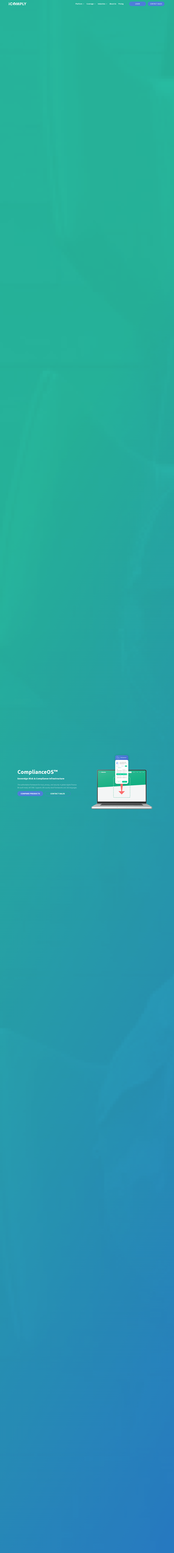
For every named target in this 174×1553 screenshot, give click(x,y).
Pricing (121, 4)
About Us (113, 4)
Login (137, 4)
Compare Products (30, 793)
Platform (79, 4)
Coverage (90, 4)
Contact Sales (156, 4)
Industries (101, 4)
